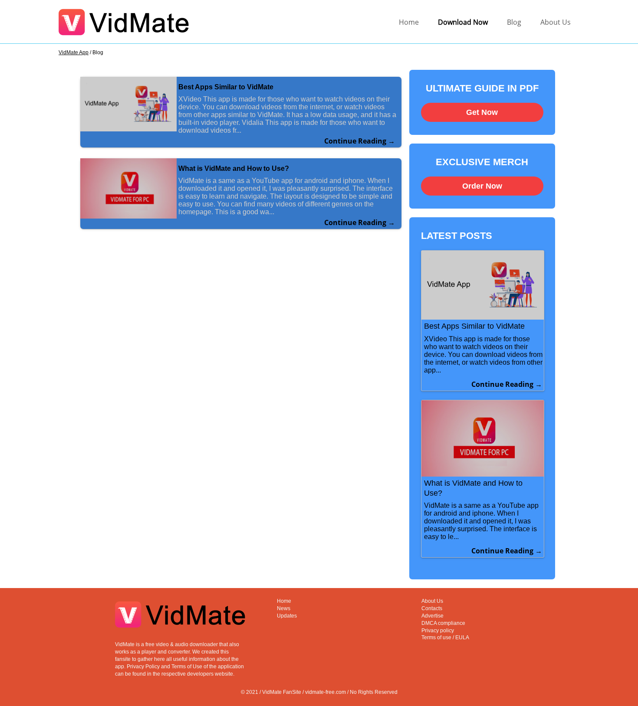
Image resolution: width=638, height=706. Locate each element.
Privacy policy (437, 631)
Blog (514, 22)
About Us (555, 22)
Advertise (432, 616)
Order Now (482, 186)
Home (409, 22)
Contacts (431, 608)
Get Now (482, 112)
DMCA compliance (443, 623)
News (283, 608)
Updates (287, 616)
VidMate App (74, 52)
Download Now (463, 22)
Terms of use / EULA (445, 637)
